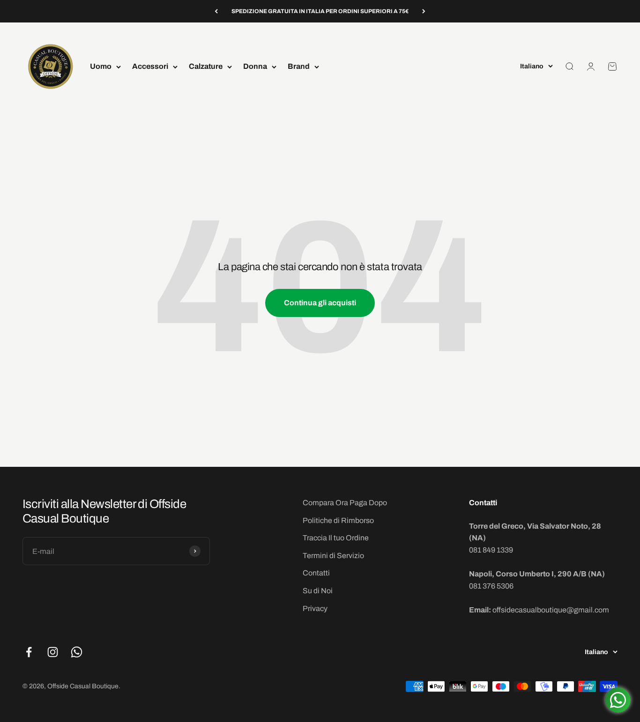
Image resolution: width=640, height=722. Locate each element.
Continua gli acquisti (320, 303)
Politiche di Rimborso (338, 520)
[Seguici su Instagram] (52, 652)
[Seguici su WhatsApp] (76, 652)
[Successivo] (423, 11)
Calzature (206, 67)
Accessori (150, 67)
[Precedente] (216, 11)
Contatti (316, 573)
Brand (299, 67)
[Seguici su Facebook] (28, 652)
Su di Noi (318, 591)
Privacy (315, 608)
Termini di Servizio (333, 556)
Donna (255, 67)
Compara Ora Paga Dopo (345, 503)
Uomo (101, 67)
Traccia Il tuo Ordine (336, 538)
